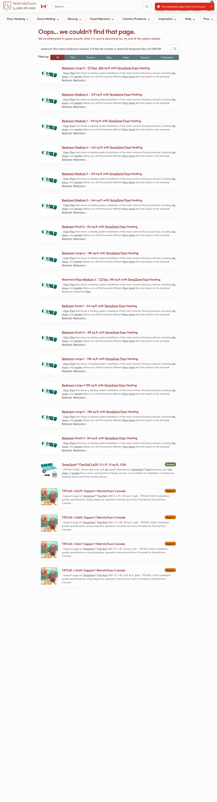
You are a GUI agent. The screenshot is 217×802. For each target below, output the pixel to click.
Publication (167, 57)
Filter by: (43, 56)
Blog (108, 57)
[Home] (8, 6)
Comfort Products (135, 19)
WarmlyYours (24, 3)
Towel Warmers (100, 19)
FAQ (72, 57)
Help (188, 19)
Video (126, 57)
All (57, 57)
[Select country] (45, 6)
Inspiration (166, 19)
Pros (206, 19)
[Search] (147, 6)
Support (145, 57)
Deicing (73, 19)
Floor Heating (16, 19)
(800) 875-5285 (25, 8)
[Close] (211, 6)
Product (90, 57)
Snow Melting (46, 19)
